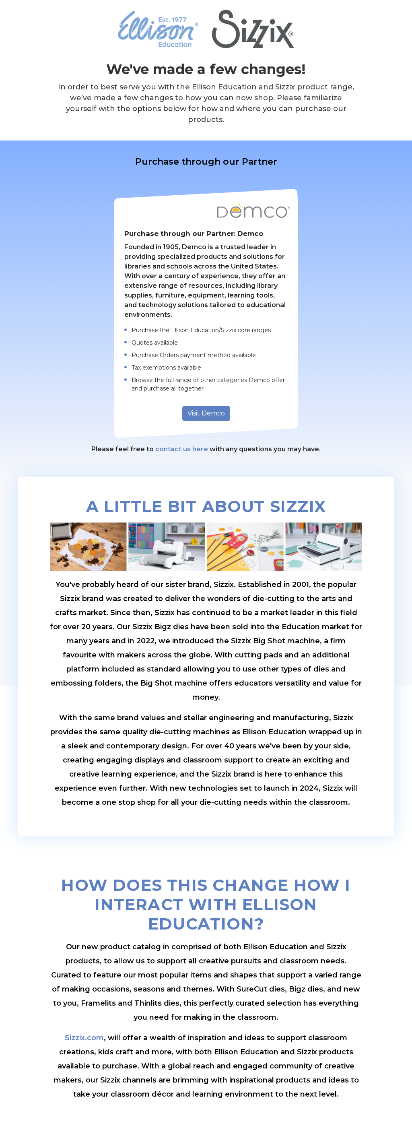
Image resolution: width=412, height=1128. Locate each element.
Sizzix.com (84, 1037)
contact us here (181, 449)
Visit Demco (206, 413)
